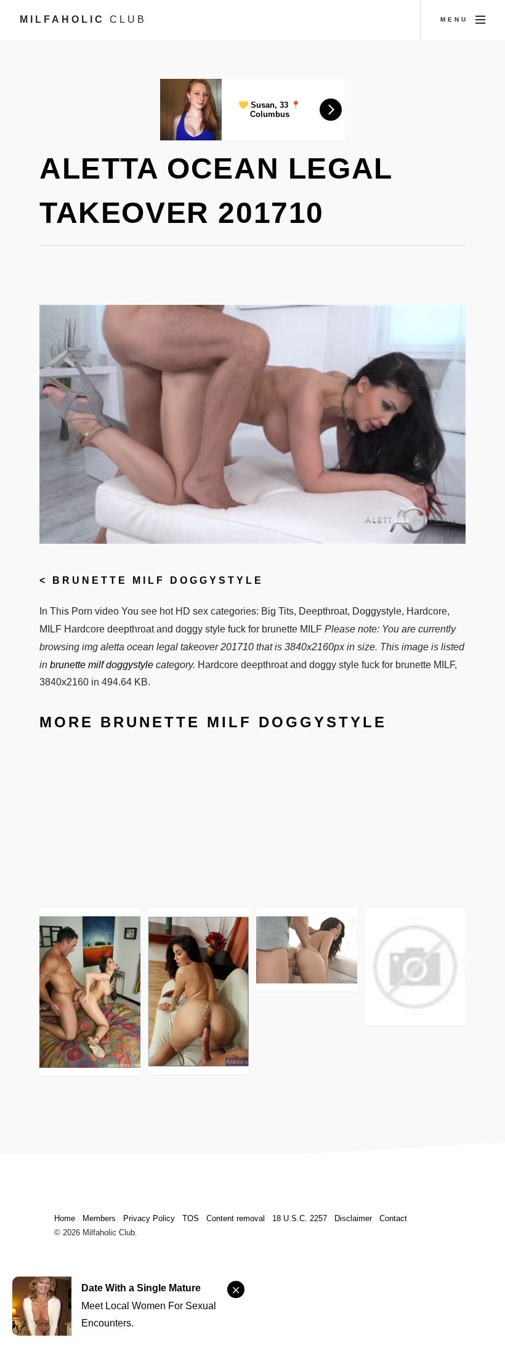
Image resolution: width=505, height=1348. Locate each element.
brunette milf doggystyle (158, 580)
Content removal (235, 1218)
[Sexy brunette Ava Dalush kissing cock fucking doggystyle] (306, 949)
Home (64, 1218)
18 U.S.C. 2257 (299, 1218)
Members (99, 1218)
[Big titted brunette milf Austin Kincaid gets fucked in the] (89, 992)
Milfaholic (83, 19)
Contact (393, 1218)
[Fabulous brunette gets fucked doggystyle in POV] (415, 966)
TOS (190, 1218)
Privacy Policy (149, 1218)
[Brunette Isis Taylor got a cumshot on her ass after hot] (198, 991)
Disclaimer (353, 1218)
